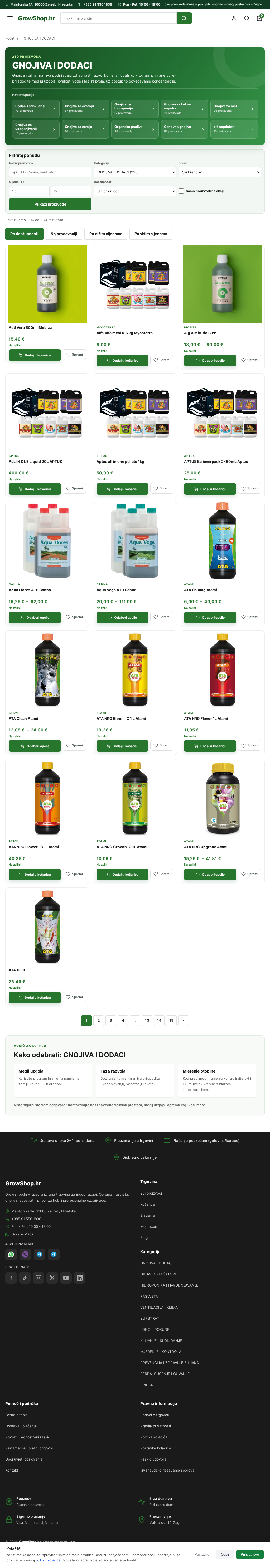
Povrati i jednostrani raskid (27, 1437)
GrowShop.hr (36, 18)
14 (159, 1020)
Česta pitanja (16, 1415)
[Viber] (25, 1254)
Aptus (14, 456)
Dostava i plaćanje (21, 1426)
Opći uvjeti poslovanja (23, 1459)
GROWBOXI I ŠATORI (158, 1274)
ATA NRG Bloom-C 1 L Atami (121, 718)
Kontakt (11, 1470)
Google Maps (22, 1234)
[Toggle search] (247, 18)
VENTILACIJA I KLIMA (159, 1307)
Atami (189, 584)
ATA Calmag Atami (200, 590)
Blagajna (147, 1215)
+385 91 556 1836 (26, 1219)
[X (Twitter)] (52, 1278)
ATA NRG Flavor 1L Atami (206, 718)
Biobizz (190, 327)
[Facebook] (11, 1278)
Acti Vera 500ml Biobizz (30, 328)
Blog (144, 1237)
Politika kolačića (153, 1437)
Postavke (202, 1554)
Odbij (225, 1554)
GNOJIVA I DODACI (156, 1263)
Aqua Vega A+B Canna (116, 590)
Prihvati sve (250, 1554)
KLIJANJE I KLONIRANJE (161, 1340)
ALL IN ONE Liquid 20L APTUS (35, 461)
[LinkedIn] (79, 1278)
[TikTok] (25, 1278)
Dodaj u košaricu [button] (38, 355)
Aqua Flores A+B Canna (30, 590)
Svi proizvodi (151, 1193)
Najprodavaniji (64, 233)
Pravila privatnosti (155, 1426)
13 (147, 1020)
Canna (14, 584)
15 (171, 1020)
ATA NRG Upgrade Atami (206, 847)
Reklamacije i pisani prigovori (29, 1448)
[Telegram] (54, 1254)
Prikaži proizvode (50, 204)
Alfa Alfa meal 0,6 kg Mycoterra (125, 333)
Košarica (147, 1204)
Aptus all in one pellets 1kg (120, 461)
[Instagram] (38, 1278)
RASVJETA (149, 1296)
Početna (11, 38)
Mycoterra (106, 327)
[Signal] (39, 1254)
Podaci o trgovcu (154, 1415)
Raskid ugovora (153, 1459)
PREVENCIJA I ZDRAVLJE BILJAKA (169, 1363)
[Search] (184, 18)
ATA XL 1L (17, 970)
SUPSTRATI (150, 1318)
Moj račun (148, 1226)
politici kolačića (48, 1560)
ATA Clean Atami (23, 718)
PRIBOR (146, 1385)
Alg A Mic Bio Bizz (200, 333)
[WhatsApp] (11, 1254)
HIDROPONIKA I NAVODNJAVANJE (169, 1285)
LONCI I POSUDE (154, 1329)
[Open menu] (10, 18)
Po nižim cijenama (105, 233)
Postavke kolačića (155, 1448)
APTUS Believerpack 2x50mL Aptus (216, 461)
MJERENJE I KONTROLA (160, 1352)
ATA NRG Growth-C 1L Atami (122, 847)
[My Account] (234, 18)
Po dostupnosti (24, 233)
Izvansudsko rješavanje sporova (167, 1470)
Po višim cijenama (150, 233)
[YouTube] (66, 1278)
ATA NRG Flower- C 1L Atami (34, 847)
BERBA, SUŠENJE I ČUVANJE (165, 1374)
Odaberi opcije (213, 360)
